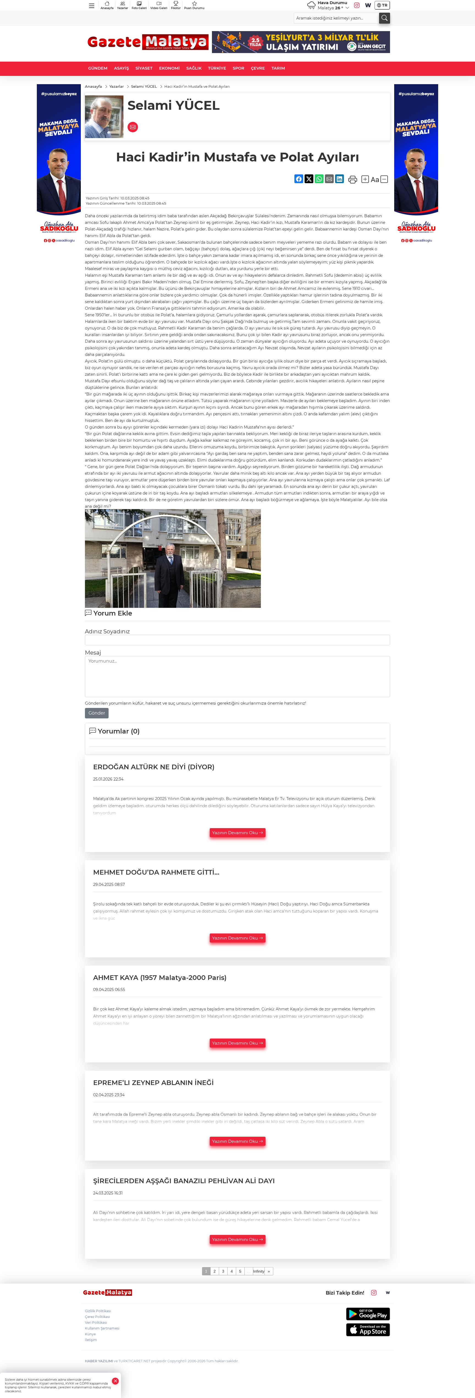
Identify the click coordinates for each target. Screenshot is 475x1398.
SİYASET (144, 68)
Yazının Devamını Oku (235, 832)
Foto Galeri (139, 8)
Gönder (97, 713)
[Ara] (384, 18)
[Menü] (92, 5)
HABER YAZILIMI (99, 1361)
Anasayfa (107, 8)
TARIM (278, 68)
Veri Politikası (96, 1322)
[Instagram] (357, 5)
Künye (90, 1334)
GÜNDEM (97, 68)
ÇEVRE (258, 68)
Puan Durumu (194, 8)
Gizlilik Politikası (98, 1311)
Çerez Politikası (97, 1317)
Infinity (258, 1271)
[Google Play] (355, 1314)
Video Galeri (158, 8)
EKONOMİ (169, 68)
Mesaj (93, 652)
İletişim (91, 1340)
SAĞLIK (193, 68)
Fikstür (176, 8)
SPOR (238, 68)
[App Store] (355, 1329)
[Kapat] (115, 1381)
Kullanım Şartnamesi (102, 1328)
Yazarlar (122, 8)
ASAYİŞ (121, 68)
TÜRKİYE (217, 68)
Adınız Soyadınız (107, 631)
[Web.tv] (368, 5)
